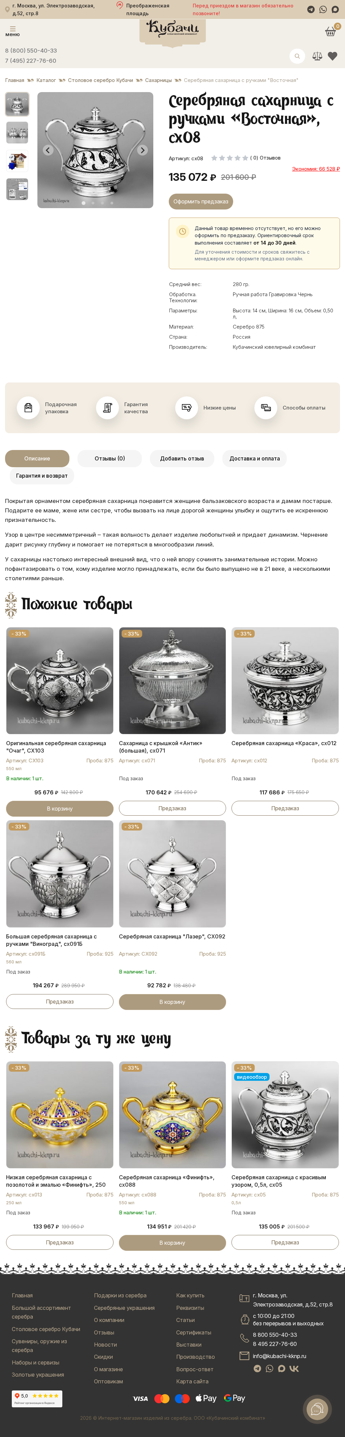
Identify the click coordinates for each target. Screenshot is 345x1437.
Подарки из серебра (120, 1295)
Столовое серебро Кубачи (46, 1329)
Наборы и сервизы (35, 1362)
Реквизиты (190, 1307)
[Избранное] (332, 56)
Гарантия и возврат (42, 475)
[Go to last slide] (48, 150)
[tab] (83, 203)
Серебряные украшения (124, 1307)
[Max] (335, 9)
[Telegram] (311, 9)
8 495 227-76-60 (275, 1344)
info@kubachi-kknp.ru (279, 1356)
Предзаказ (172, 808)
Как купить (190, 1295)
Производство (195, 1356)
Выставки (188, 1344)
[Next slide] (142, 150)
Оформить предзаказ (201, 201)
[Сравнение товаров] (317, 56)
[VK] (294, 1368)
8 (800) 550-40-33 (31, 50)
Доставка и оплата (254, 458)
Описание (37, 458)
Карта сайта (192, 1381)
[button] (17, 104)
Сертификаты (193, 1332)
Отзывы (104, 1332)
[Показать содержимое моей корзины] (330, 31)
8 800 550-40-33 (275, 1334)
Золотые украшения (38, 1374)
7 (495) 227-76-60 (30, 60)
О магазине (108, 1369)
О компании (109, 1320)
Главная (22, 1295)
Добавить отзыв (182, 458)
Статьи (185, 1320)
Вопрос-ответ (195, 1369)
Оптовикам (108, 1381)
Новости (105, 1344)
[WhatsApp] (323, 9)
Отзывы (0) (110, 458)
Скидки (103, 1356)
